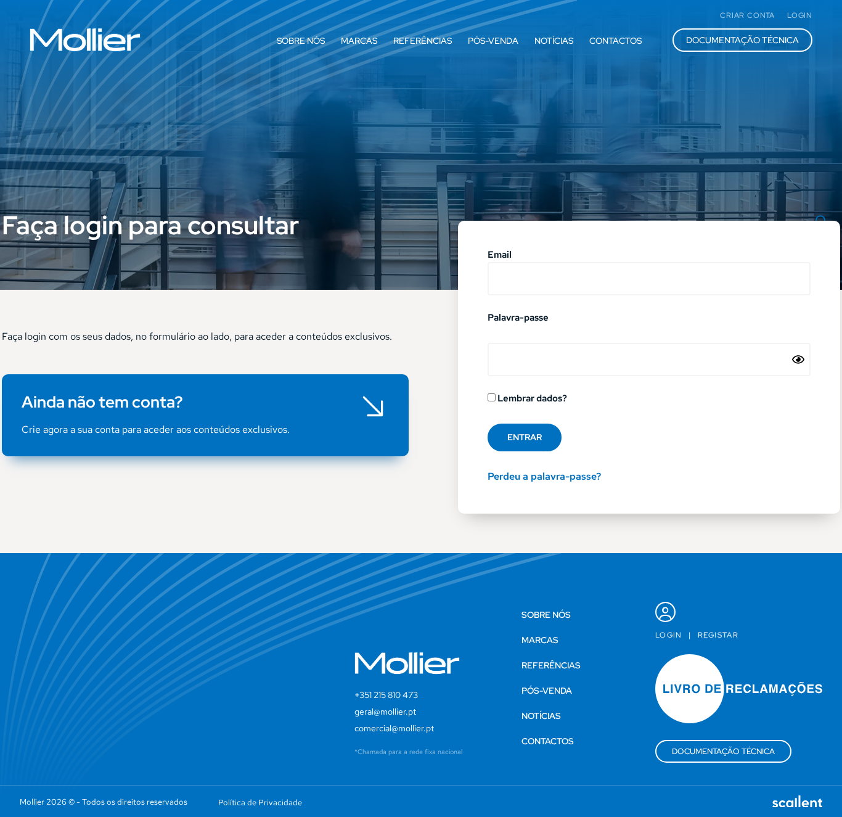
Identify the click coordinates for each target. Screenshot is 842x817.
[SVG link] (85, 40)
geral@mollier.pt (385, 711)
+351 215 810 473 (386, 694)
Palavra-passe (518, 318)
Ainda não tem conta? (102, 402)
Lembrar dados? (531, 398)
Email (500, 255)
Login (668, 635)
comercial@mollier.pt (394, 728)
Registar (718, 635)
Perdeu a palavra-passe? (544, 476)
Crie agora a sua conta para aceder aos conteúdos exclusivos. (156, 429)
